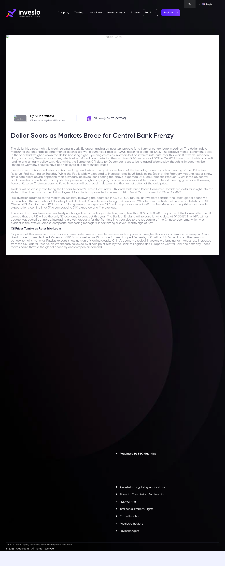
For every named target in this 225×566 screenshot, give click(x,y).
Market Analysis (116, 12)
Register (168, 12)
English (209, 4)
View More (95, 335)
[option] (57, 320)
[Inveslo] (23, 13)
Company (64, 12)
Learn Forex (95, 12)
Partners (135, 12)
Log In (148, 12)
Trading (79, 12)
